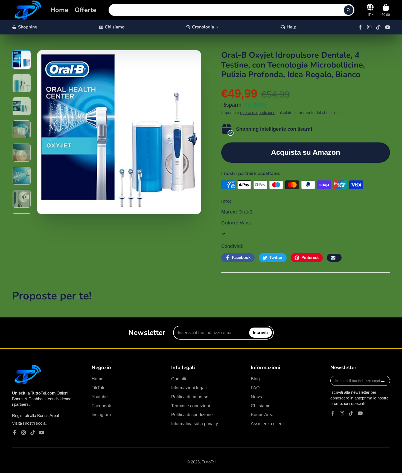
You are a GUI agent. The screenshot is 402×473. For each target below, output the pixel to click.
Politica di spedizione (192, 414)
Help (291, 27)
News (256, 396)
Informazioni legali (189, 387)
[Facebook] (360, 27)
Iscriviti (260, 332)
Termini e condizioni (190, 405)
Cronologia (203, 27)
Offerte (86, 9)
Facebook (101, 405)
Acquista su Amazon (305, 152)
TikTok (98, 387)
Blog (255, 378)
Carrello (385, 10)
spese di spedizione (257, 112)
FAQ (255, 387)
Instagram (101, 414)
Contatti (178, 378)
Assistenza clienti (268, 423)
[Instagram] (369, 27)
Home (59, 9)
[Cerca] (348, 10)
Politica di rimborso (189, 396)
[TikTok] (378, 27)
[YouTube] (387, 27)
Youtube (100, 396)
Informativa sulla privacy (194, 423)
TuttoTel (208, 462)
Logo (27, 10)
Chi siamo (114, 27)
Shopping (27, 27)
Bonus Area (262, 414)
